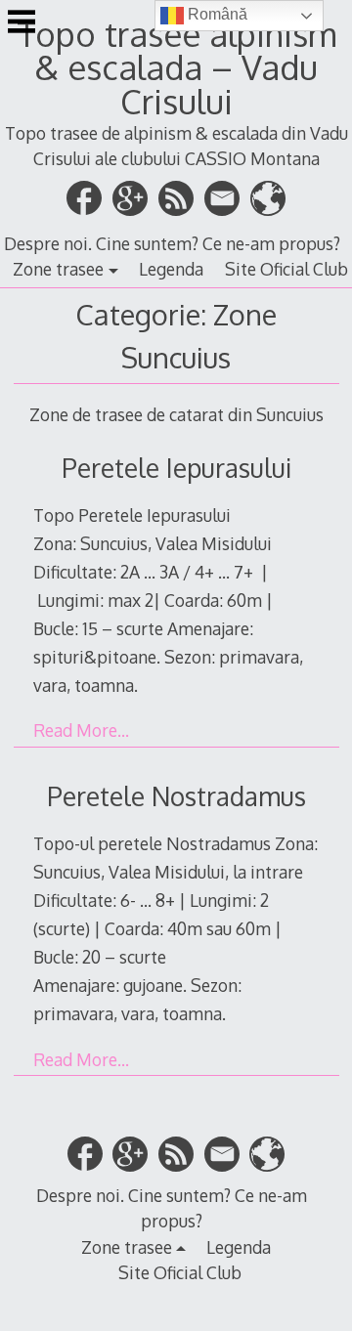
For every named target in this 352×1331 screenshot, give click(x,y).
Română (215, 14)
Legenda (171, 268)
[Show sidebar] (21, 23)
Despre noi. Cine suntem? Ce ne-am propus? (172, 243)
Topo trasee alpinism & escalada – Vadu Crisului (176, 67)
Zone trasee (58, 268)
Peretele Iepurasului (176, 467)
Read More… (81, 730)
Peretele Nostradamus (176, 796)
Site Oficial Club (286, 268)
